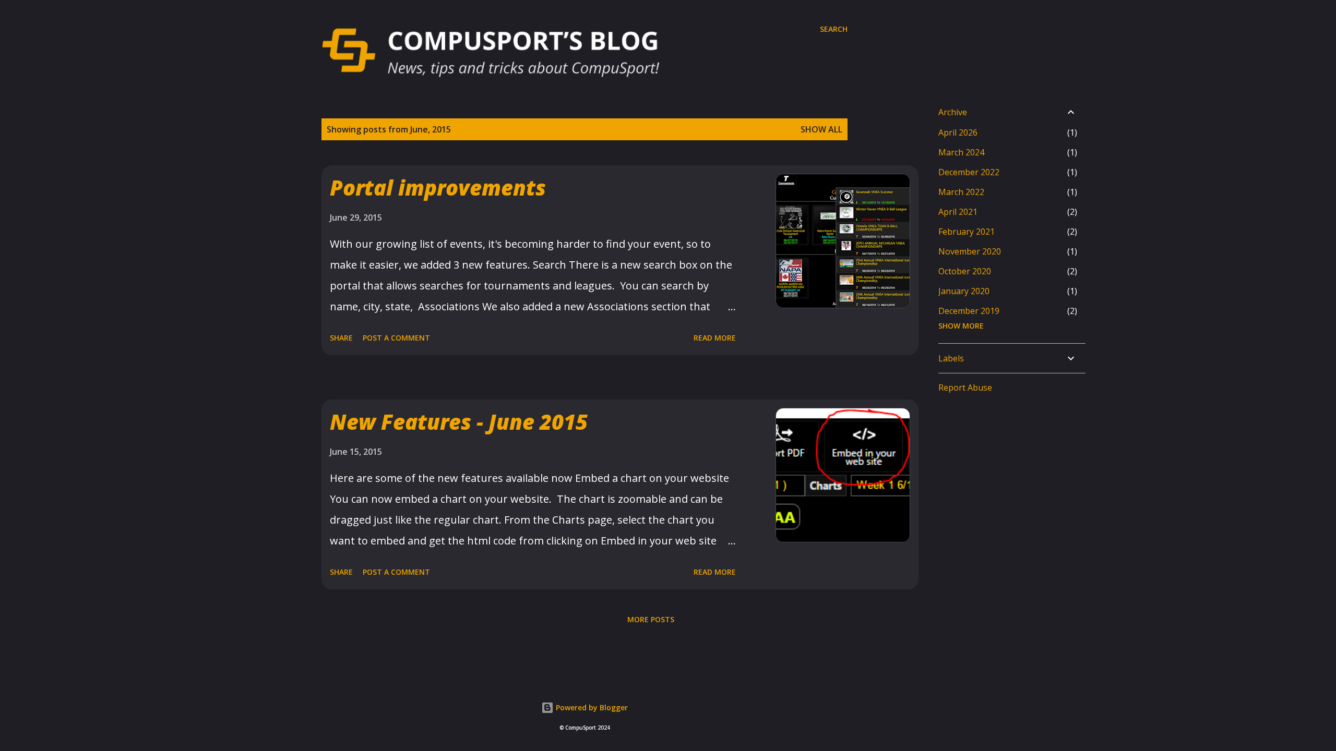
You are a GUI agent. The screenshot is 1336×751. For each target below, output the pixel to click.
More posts (650, 619)
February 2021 (966, 231)
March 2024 (961, 152)
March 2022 (961, 192)
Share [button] (341, 338)
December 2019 (968, 311)
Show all (821, 129)
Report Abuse (965, 387)
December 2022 (968, 172)
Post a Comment (396, 338)
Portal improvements (438, 187)
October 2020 (964, 271)
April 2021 (957, 211)
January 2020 (963, 291)
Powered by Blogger (591, 707)
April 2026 (957, 132)
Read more (715, 338)
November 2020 (969, 251)
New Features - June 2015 (459, 421)
